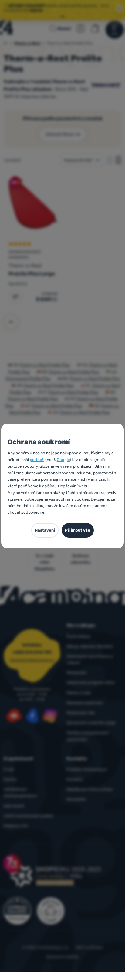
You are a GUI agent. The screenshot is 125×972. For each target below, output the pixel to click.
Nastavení (45, 530)
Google (63, 459)
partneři (37, 459)
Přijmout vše (77, 530)
